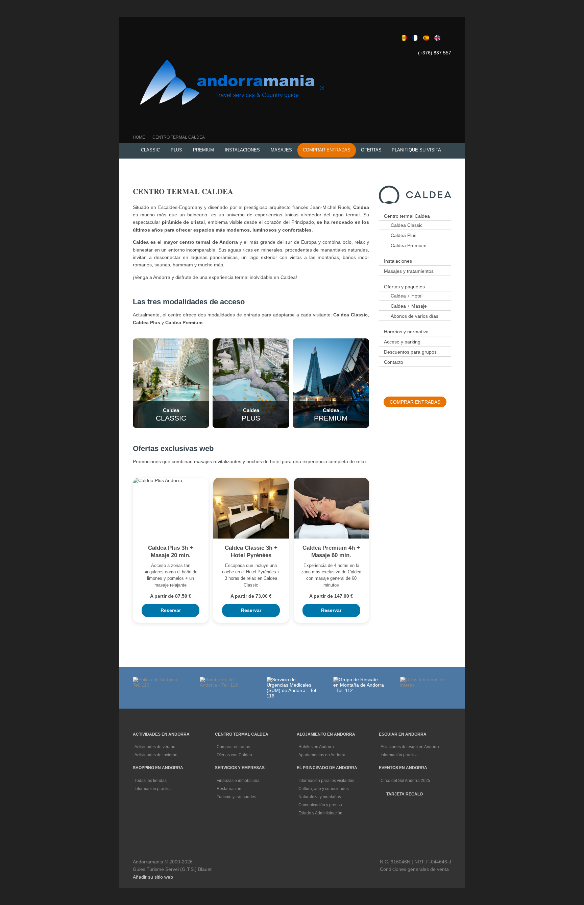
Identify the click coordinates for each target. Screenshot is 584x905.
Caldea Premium (409, 245)
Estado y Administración (320, 813)
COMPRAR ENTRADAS (326, 149)
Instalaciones (398, 261)
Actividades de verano (155, 746)
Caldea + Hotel (406, 296)
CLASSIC (150, 149)
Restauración (229, 788)
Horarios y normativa (406, 331)
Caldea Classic (406, 225)
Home (139, 137)
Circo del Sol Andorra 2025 (405, 780)
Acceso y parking (402, 341)
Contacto (393, 362)
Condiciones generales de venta (414, 869)
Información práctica (400, 755)
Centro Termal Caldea (178, 137)
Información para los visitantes (326, 780)
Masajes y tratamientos (409, 271)
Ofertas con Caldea (235, 755)
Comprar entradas (234, 746)
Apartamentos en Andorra (322, 755)
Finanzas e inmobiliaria (239, 780)
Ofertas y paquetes (404, 286)
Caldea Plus (403, 235)
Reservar (171, 610)
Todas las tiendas (151, 780)
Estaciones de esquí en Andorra (410, 746)
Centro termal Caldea (407, 216)
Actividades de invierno (156, 755)
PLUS (176, 149)
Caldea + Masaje (409, 306)
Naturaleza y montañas (320, 796)
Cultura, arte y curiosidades (324, 788)
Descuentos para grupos (410, 352)
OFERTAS (371, 149)
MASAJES (281, 149)
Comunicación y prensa (320, 805)
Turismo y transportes (237, 796)
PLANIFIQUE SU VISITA (416, 149)
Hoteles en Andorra (316, 746)
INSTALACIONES (242, 149)
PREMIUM (203, 149)
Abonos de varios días (414, 316)
